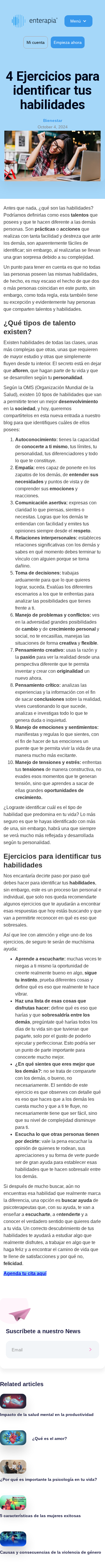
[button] (78, 21)
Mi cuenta (36, 42)
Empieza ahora (68, 42)
